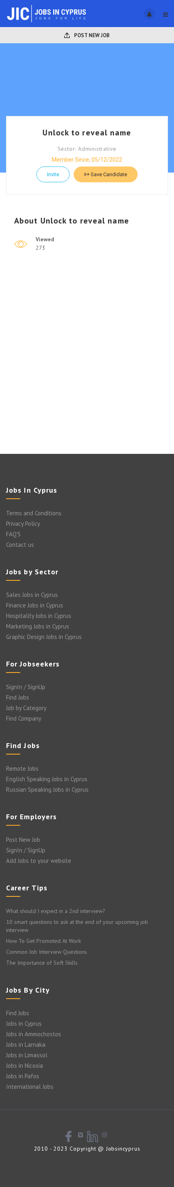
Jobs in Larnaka (25, 1044)
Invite (53, 174)
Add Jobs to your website (38, 860)
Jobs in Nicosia (24, 1065)
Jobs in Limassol (26, 1055)
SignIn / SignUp (25, 687)
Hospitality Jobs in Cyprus (38, 616)
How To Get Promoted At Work (43, 941)
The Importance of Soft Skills (42, 962)
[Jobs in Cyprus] (46, 13)
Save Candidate (108, 174)
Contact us (20, 544)
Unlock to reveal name (86, 132)
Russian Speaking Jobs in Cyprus (47, 789)
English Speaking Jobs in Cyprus (46, 779)
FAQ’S (13, 534)
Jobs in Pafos (22, 1076)
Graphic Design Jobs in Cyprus (44, 637)
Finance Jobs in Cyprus (34, 605)
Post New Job (91, 35)
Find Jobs (17, 697)
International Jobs (29, 1086)
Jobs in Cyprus (24, 1023)
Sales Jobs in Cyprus (32, 595)
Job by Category (26, 708)
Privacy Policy (23, 523)
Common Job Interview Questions (46, 951)
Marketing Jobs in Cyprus (37, 626)
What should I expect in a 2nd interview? (55, 911)
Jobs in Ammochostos (33, 1034)
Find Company (23, 718)
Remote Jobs (22, 768)
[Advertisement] (87, 363)
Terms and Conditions (34, 513)
